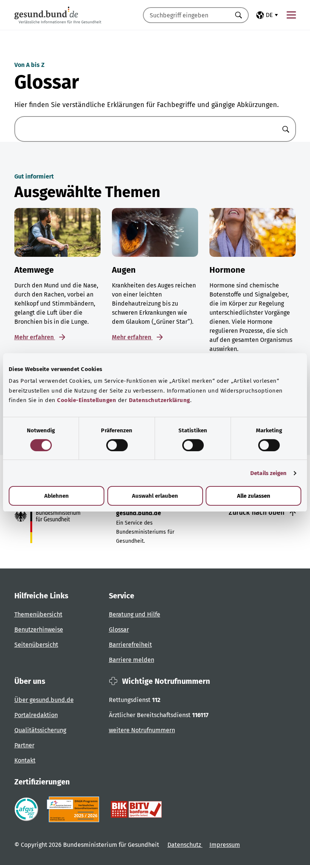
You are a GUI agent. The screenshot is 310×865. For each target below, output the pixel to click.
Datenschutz (185, 844)
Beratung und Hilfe (134, 614)
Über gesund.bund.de (44, 699)
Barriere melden (131, 659)
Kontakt (25, 760)
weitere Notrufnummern (142, 730)
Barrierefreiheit (130, 644)
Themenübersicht (38, 614)
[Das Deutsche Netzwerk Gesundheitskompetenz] (74, 809)
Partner (24, 745)
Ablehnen (56, 495)
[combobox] (186, 15)
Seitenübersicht (36, 644)
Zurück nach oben (257, 512)
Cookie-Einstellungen (86, 400)
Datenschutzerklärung (159, 400)
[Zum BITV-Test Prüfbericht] (136, 809)
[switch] (117, 445)
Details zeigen (268, 473)
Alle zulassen (253, 495)
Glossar (119, 629)
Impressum (224, 844)
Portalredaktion (36, 715)
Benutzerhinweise (38, 629)
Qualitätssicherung (40, 730)
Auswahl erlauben (155, 495)
